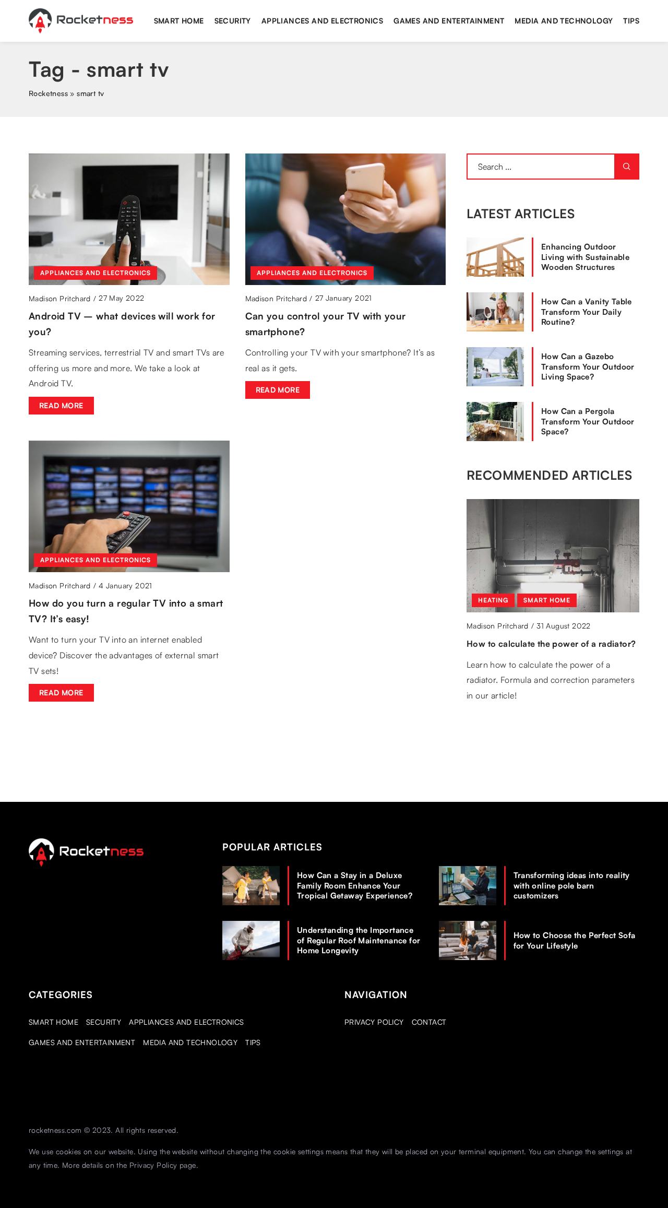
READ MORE (61, 405)
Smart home (179, 20)
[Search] (626, 166)
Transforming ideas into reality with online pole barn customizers (572, 885)
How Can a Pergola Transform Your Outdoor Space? (588, 421)
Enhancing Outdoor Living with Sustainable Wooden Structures (585, 257)
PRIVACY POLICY (374, 1021)
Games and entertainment (448, 20)
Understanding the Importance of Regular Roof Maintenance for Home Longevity (358, 940)
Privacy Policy (153, 1164)
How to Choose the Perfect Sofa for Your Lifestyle (575, 940)
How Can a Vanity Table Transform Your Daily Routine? (586, 312)
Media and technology (564, 20)
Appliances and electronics (322, 20)
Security (232, 20)
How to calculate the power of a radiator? (551, 643)
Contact (429, 1021)
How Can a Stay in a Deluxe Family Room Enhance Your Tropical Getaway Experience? (354, 885)
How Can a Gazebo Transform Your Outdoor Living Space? (588, 366)
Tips (631, 20)
